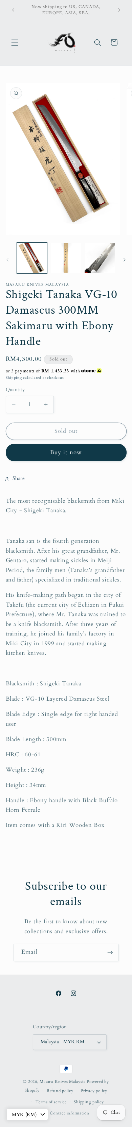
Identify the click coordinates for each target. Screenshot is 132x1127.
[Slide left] (7, 259)
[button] (15, 42)
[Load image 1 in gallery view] (32, 258)
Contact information (69, 1113)
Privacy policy (94, 1090)
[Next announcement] (119, 9)
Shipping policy (89, 1102)
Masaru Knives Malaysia (63, 1081)
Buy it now (66, 452)
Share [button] (19, 478)
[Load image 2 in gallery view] (66, 258)
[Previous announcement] (13, 9)
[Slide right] (124, 259)
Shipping (14, 377)
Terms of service (51, 1102)
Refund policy (60, 1090)
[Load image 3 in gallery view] (100, 258)
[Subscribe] (110, 952)
